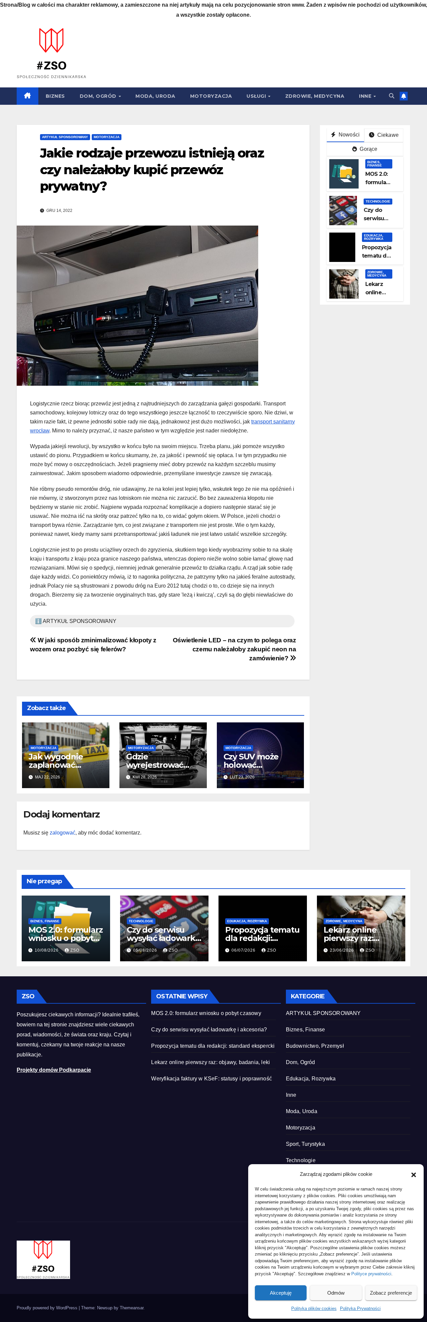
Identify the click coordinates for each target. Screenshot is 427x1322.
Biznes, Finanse (374, 163)
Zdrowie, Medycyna (315, 96)
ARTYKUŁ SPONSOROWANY (65, 137)
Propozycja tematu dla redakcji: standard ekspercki (213, 1046)
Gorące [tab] (367, 149)
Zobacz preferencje (391, 1293)
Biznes (55, 96)
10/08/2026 (47, 950)
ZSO (74, 950)
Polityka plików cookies (314, 1308)
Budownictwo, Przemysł (315, 1046)
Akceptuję (281, 1293)
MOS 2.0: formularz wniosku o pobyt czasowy (65, 938)
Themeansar (131, 1307)
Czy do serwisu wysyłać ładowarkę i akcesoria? (163, 938)
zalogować (62, 833)
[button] (413, 1174)
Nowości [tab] (348, 134)
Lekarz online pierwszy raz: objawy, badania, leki (210, 1062)
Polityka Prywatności (360, 1308)
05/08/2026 (145, 950)
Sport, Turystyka (305, 1144)
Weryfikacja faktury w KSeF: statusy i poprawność (211, 1078)
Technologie (378, 201)
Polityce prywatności (371, 1273)
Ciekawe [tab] (387, 135)
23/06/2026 (342, 950)
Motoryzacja (211, 96)
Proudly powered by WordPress (48, 1307)
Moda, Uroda (155, 96)
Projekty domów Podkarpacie (54, 1070)
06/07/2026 (244, 950)
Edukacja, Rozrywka (373, 237)
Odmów (336, 1293)
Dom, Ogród (99, 96)
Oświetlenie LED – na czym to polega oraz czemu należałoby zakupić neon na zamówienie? (234, 649)
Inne (366, 96)
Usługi (257, 96)
